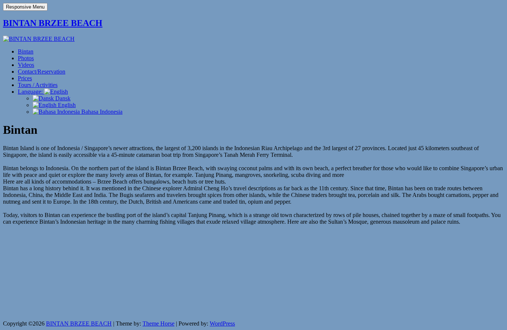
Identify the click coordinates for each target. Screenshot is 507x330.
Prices (25, 78)
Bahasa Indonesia (101, 112)
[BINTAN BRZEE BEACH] (39, 39)
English (66, 105)
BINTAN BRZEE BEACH (52, 23)
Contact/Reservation (41, 71)
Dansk (62, 98)
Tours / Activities (38, 85)
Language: (31, 91)
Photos (26, 58)
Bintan (25, 51)
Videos (26, 65)
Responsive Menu (25, 7)
